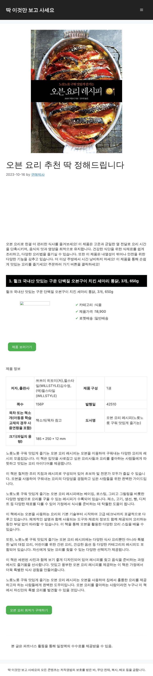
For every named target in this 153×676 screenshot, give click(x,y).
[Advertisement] (76, 212)
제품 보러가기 (22, 347)
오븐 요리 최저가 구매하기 (29, 610)
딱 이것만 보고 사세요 (30, 10)
